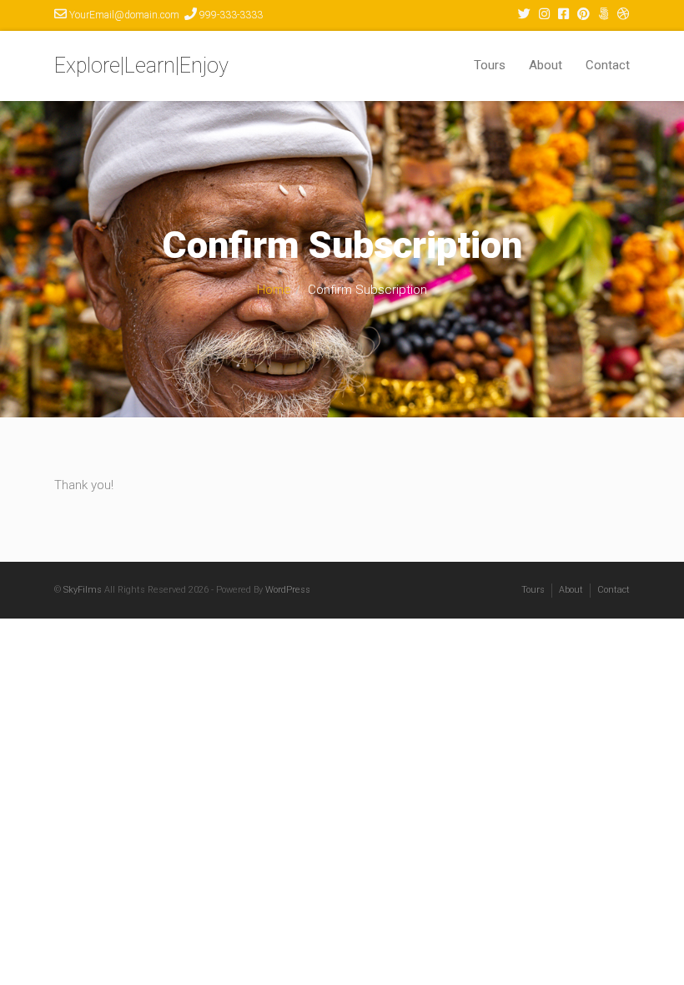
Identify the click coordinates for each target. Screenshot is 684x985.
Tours (489, 65)
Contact (608, 65)
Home (274, 289)
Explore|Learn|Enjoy (141, 65)
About (545, 65)
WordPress (287, 589)
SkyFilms (82, 589)
